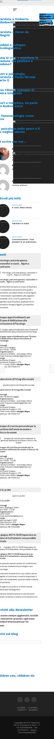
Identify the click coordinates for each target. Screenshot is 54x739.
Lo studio (32, 708)
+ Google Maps (22, 364)
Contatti (22, 710)
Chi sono (21, 708)
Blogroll (33, 710)
